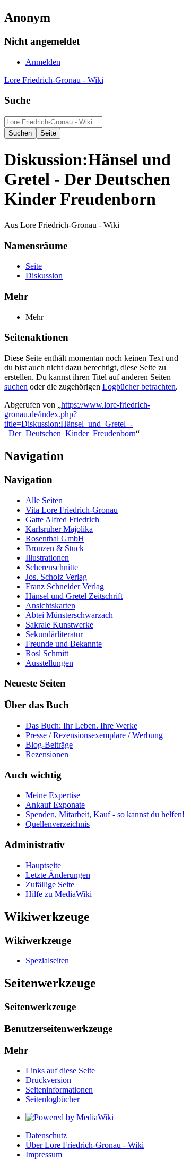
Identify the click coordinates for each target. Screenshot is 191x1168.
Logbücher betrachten (139, 386)
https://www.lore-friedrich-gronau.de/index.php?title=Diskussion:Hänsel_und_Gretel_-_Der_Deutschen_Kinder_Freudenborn (77, 419)
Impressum (43, 1154)
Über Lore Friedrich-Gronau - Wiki (84, 1144)
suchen (16, 386)
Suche (17, 100)
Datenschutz (46, 1135)
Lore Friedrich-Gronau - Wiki (53, 79)
